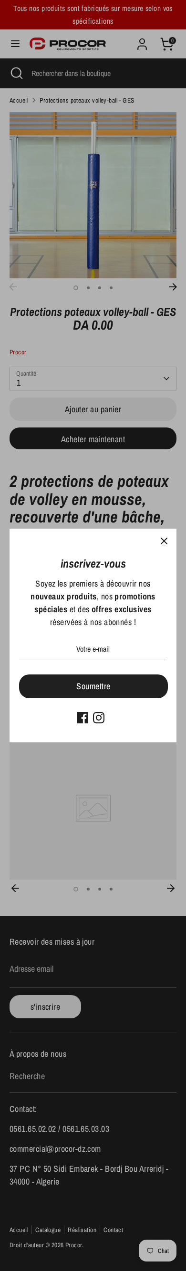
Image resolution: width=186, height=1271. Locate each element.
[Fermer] (164, 541)
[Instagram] (98, 717)
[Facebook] (82, 717)
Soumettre (93, 686)
